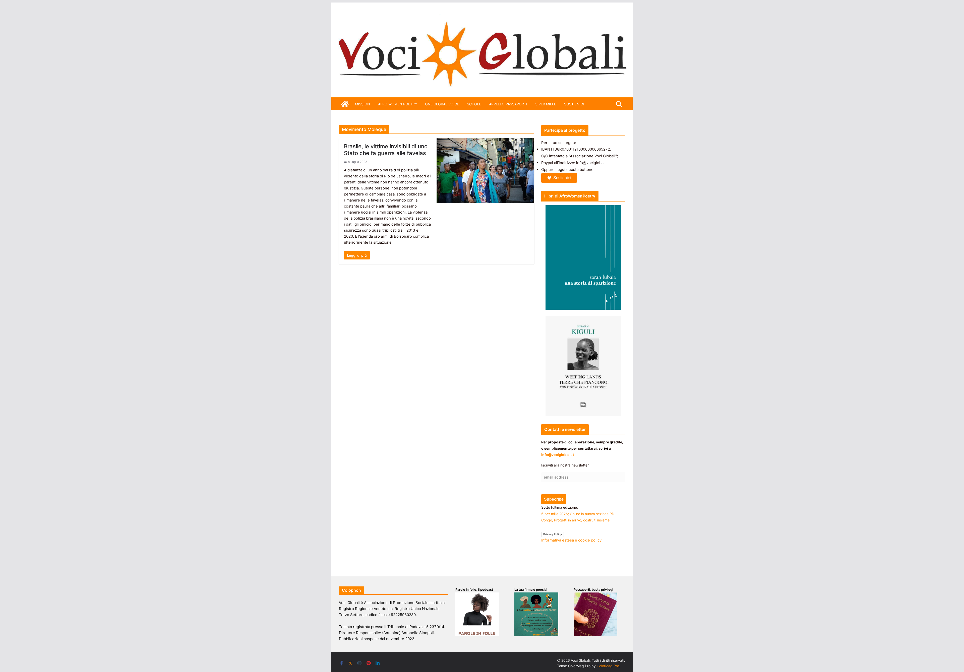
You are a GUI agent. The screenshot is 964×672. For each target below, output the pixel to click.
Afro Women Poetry (397, 104)
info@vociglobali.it (557, 454)
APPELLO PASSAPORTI (508, 104)
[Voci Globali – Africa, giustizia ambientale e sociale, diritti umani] (482, 17)
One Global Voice (442, 104)
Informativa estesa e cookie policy (571, 540)
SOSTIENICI (574, 104)
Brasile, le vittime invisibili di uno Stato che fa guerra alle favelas (386, 149)
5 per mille (545, 104)
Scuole (474, 104)
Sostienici (562, 178)
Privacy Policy (552, 534)
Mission (362, 104)
